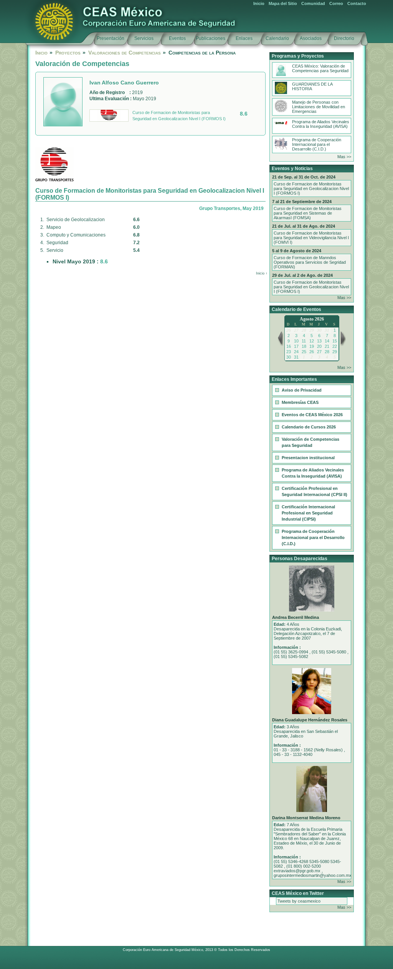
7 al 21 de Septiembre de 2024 (302, 201)
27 (319, 351)
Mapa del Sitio (283, 3)
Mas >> (344, 156)
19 (311, 346)
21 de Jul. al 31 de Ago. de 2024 (303, 226)
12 (311, 341)
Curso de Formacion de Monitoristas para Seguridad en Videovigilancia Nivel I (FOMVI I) (311, 238)
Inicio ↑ (262, 273)
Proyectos (68, 53)
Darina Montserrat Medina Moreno (306, 817)
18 (304, 346)
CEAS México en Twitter (298, 893)
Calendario (277, 38)
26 (311, 351)
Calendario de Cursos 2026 (309, 427)
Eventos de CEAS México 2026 (312, 414)
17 (296, 346)
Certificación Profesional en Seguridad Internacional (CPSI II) (314, 491)
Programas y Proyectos (298, 56)
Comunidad (313, 3)
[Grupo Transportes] (109, 115)
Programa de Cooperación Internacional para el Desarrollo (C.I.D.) (316, 144)
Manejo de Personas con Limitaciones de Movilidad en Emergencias (318, 107)
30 (288, 357)
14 (327, 341)
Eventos (177, 38)
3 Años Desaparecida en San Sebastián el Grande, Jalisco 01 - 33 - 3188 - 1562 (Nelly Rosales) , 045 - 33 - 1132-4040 (309, 740)
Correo (336, 3)
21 (327, 346)
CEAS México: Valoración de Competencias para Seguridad (320, 68)
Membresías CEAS (300, 402)
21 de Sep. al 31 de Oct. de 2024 (303, 177)
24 (296, 351)
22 (334, 346)
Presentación (110, 38)
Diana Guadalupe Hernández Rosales (309, 720)
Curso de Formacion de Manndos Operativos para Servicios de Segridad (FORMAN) (310, 262)
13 (319, 341)
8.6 (244, 114)
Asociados (311, 38)
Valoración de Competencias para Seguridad (310, 442)
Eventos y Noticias (292, 168)
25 (304, 351)
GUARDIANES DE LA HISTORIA (312, 86)
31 (296, 357)
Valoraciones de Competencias (124, 53)
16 (288, 346)
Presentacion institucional (308, 457)
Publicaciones (210, 38)
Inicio (258, 3)
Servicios (144, 38)
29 (334, 351)
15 (334, 341)
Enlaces (244, 38)
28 (327, 351)
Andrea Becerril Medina (295, 617)
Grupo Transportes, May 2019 (231, 208)
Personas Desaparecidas (299, 558)
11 (304, 341)
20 (319, 346)
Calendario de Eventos (296, 309)
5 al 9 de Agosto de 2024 (296, 250)
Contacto (356, 3)
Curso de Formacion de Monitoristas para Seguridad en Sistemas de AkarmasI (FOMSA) (308, 213)
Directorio (344, 38)
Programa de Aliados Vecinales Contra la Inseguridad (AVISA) (320, 124)
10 (296, 341)
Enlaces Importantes (294, 379)
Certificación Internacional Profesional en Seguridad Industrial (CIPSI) (308, 512)
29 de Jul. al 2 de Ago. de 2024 (302, 275)
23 (288, 351)
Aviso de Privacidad (302, 390)
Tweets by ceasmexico (298, 901)
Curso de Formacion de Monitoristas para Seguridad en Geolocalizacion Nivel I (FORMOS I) (179, 115)
